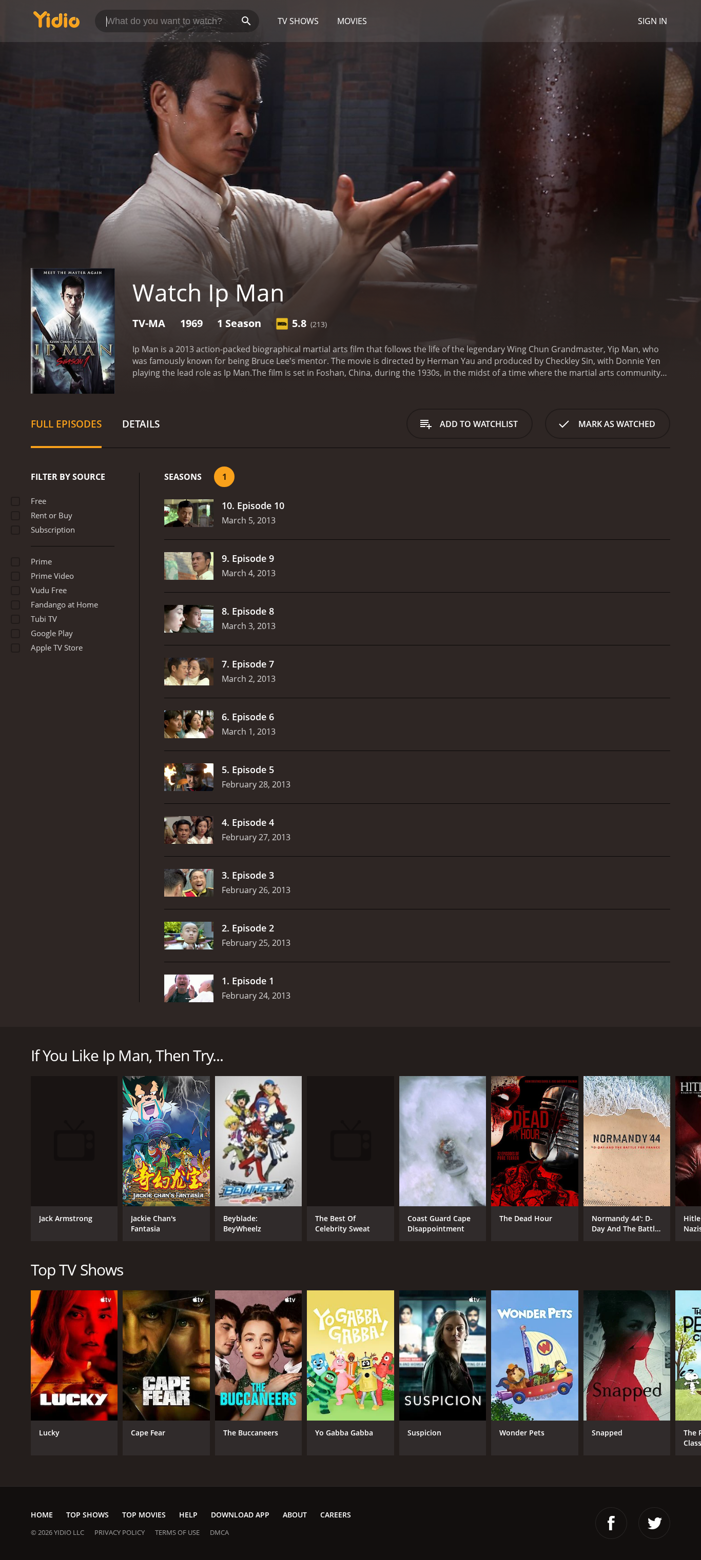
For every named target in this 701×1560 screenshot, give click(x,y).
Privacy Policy (119, 1532)
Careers (335, 1515)
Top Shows (87, 1515)
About (295, 1515)
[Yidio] (56, 23)
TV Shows (298, 21)
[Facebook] (611, 1523)
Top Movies (144, 1515)
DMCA (219, 1532)
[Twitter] (654, 1523)
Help (188, 1515)
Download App (240, 1515)
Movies (352, 21)
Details (141, 424)
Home (42, 1515)
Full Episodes (66, 424)
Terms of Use (177, 1532)
